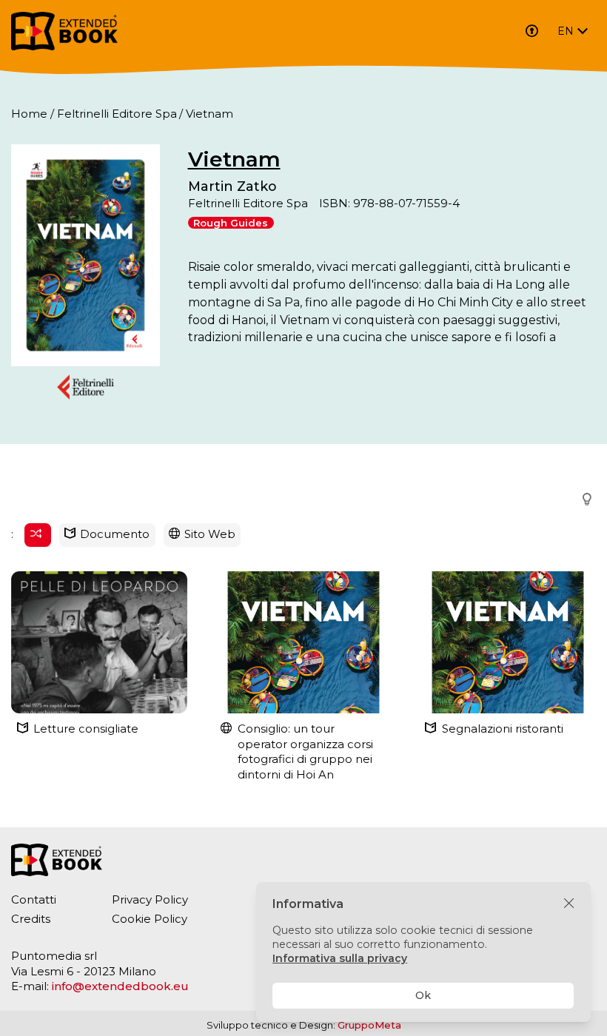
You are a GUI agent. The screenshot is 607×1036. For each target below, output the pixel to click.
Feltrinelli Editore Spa (117, 114)
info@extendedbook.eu (120, 986)
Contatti (33, 899)
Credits (30, 919)
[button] (582, 500)
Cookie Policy (149, 919)
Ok (423, 995)
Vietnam (234, 159)
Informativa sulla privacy (339, 958)
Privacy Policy (150, 899)
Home (29, 114)
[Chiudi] (569, 904)
